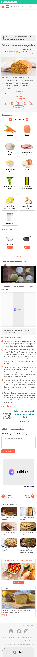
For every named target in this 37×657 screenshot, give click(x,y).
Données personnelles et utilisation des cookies (17, 637)
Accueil (7, 37)
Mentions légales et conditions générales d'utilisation (18, 641)
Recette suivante (27, 496)
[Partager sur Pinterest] (18, 103)
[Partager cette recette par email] (5, 103)
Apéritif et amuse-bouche (20, 37)
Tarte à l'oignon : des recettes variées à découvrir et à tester (27, 550)
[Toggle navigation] (2, 6)
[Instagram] (26, 631)
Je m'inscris (18, 582)
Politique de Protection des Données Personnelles (19, 644)
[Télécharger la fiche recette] (24, 103)
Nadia (9, 406)
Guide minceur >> (10, 2)
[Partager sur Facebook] (11, 103)
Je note (19, 107)
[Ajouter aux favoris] (31, 103)
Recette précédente (10, 496)
